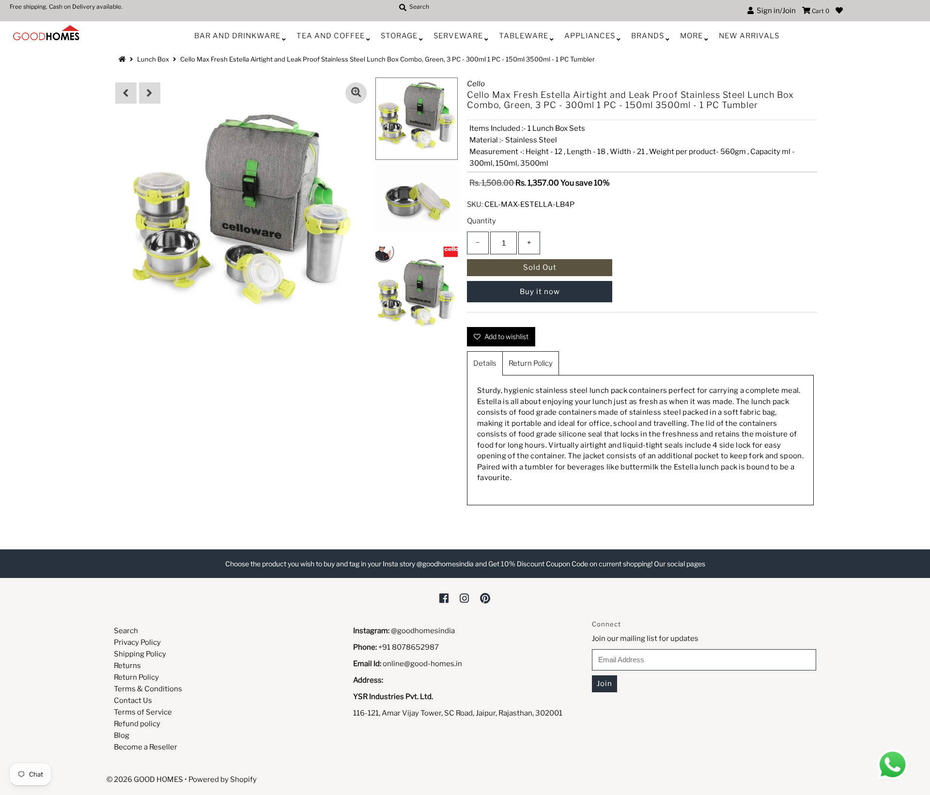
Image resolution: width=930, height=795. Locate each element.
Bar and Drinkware (237, 35)
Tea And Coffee (330, 35)
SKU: (475, 204)
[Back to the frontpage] (123, 59)
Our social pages (679, 564)
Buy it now (540, 291)
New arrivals (749, 35)
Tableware (523, 35)
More (691, 35)
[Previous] (126, 93)
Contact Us (133, 700)
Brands (647, 35)
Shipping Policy (140, 654)
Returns (127, 665)
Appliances (589, 35)
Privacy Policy (137, 642)
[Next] (149, 93)
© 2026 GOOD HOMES (145, 779)
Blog (121, 735)
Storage (399, 35)
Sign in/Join (775, 10)
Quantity (481, 221)
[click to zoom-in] (356, 93)
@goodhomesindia (423, 630)
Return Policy (531, 363)
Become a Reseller (145, 747)
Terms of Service (143, 712)
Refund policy (137, 723)
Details (484, 363)
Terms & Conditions (148, 689)
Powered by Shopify (222, 779)
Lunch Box (153, 59)
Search (126, 630)
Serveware (458, 35)
